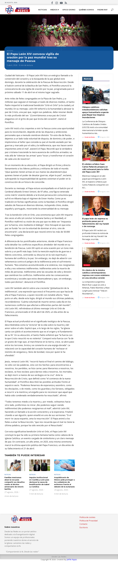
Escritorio (84, 527)
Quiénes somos (86, 10)
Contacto (83, 524)
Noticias (42, 10)
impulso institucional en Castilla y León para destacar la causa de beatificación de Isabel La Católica (39, 482)
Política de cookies (87, 517)
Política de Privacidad (88, 520)
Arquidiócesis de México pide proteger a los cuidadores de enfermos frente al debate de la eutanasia (64, 482)
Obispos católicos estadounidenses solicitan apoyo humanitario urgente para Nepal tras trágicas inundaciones (95, 112)
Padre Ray (102, 10)
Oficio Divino (68, 10)
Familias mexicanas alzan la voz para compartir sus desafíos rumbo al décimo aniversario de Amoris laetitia (14, 483)
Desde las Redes (90, 137)
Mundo (87, 102)
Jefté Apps (72, 559)
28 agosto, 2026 (104, 137)
